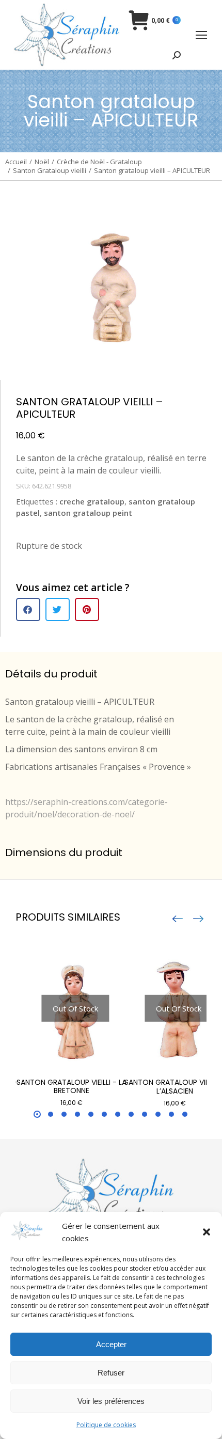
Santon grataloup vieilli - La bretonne (71, 1086)
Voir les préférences (111, 1401)
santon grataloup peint (88, 513)
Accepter (111, 1344)
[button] (206, 1232)
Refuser (111, 1372)
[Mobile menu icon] (201, 35)
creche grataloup (91, 501)
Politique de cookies (106, 1424)
